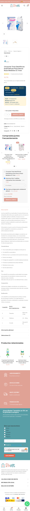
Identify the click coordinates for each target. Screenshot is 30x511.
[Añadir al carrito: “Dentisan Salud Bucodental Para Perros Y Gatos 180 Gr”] (22, 356)
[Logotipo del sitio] (15, 5)
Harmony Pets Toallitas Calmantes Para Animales (21, 156)
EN (21, 494)
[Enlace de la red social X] (12, 131)
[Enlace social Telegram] (18, 131)
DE (24, 494)
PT (20, 494)
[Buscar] (24, 5)
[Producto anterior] (5, 56)
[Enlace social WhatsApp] (16, 131)
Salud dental (7, 53)
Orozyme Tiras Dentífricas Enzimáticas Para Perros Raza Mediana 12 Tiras (8, 157)
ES (19, 494)
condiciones (16, 94)
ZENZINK (16, 494)
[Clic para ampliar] (4, 34)
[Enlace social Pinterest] (14, 131)
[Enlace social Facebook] (10, 131)
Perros (10, 51)
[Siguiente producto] (8, 56)
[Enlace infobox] (12, 384)
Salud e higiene (17, 51)
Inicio (5, 51)
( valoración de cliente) (16, 74)
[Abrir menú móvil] (2, 5)
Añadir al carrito (18, 114)
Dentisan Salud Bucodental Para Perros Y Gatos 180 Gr (22, 361)
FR (22, 494)
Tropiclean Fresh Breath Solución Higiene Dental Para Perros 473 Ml (8, 361)
